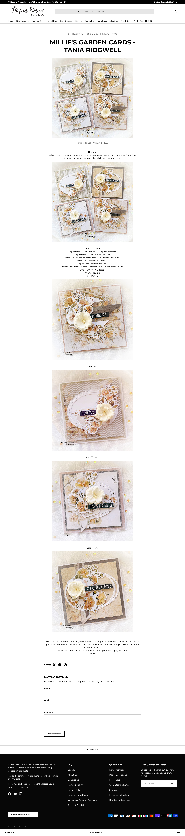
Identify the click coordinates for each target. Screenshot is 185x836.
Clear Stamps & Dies (119, 785)
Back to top (92, 750)
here (89, 644)
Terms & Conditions (77, 805)
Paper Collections (118, 775)
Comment (48, 712)
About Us (72, 775)
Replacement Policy (78, 795)
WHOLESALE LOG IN (142, 21)
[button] (175, 11)
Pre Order (125, 21)
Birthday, (73, 34)
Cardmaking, (85, 34)
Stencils (78, 21)
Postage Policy (75, 785)
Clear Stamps (66, 21)
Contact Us (90, 21)
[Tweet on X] (54, 665)
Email (46, 700)
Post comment (54, 734)
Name (47, 688)
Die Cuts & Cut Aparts (120, 800)
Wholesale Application (108, 21)
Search (71, 770)
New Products (22, 21)
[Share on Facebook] (60, 665)
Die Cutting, (98, 34)
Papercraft (36, 21)
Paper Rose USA (20, 827)
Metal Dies (52, 21)
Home (10, 21)
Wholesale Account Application (83, 800)
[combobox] (105, 11)
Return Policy (74, 790)
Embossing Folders (119, 795)
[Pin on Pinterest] (65, 665)
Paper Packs (110, 34)
